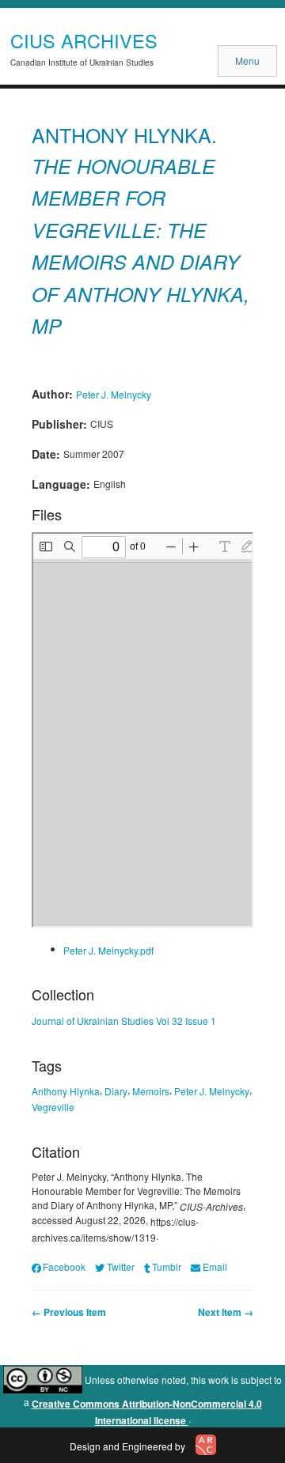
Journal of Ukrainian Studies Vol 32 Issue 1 (124, 1020)
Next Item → (225, 1312)
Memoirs (150, 1091)
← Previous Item (69, 1312)
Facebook (64, 1266)
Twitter (120, 1266)
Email (214, 1266)
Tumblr (166, 1266)
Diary (115, 1091)
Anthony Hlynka (66, 1091)
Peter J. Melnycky (113, 393)
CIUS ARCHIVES (84, 40)
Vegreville (53, 1106)
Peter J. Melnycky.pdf (108, 949)
